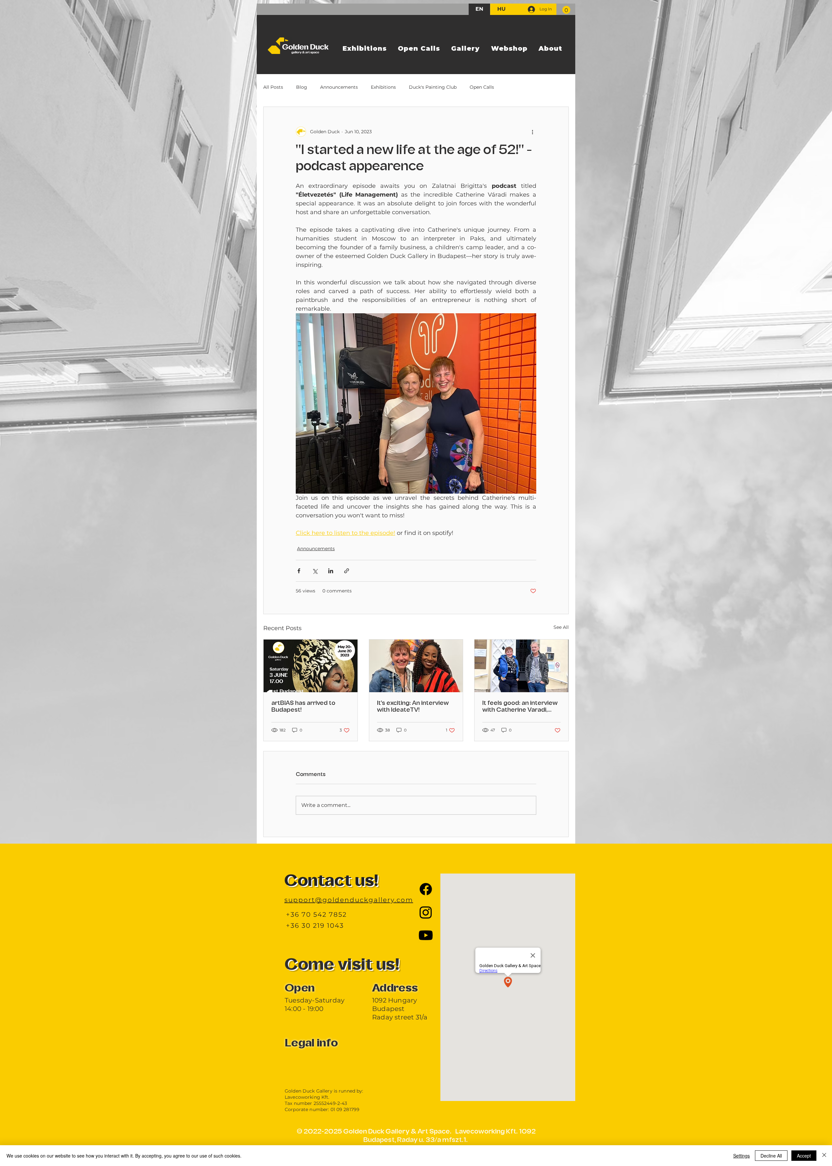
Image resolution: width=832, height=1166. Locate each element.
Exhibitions (383, 87)
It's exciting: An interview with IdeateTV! (413, 707)
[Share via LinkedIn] (331, 571)
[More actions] (532, 132)
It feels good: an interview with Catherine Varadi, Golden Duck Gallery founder (520, 707)
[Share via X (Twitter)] (315, 571)
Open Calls (482, 87)
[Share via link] (347, 571)
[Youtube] (426, 935)
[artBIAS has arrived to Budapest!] (311, 666)
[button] (566, 10)
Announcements (339, 87)
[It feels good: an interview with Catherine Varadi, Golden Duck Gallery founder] (521, 666)
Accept (804, 1155)
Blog (301, 87)
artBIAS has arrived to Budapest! (303, 707)
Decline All (771, 1155)
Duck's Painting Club (433, 87)
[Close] (824, 1155)
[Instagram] (426, 912)
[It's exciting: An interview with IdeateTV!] (416, 666)
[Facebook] (426, 889)
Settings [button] (741, 1155)
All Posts (273, 87)
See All (561, 627)
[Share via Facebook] (299, 571)
